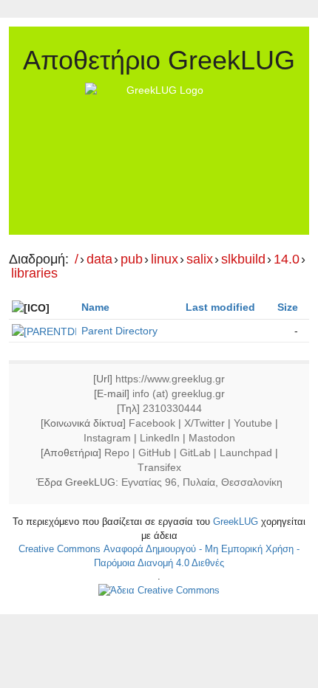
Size (287, 307)
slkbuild (243, 259)
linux (164, 259)
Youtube (253, 423)
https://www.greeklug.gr (170, 379)
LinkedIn (160, 438)
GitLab (195, 452)
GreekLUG (235, 521)
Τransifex (159, 467)
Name (95, 307)
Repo (116, 452)
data (99, 259)
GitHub (154, 452)
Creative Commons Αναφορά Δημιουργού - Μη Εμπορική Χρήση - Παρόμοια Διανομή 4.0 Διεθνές (159, 555)
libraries (34, 273)
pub (132, 259)
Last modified (220, 307)
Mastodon (212, 438)
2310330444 (172, 408)
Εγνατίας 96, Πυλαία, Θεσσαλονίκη (202, 482)
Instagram (107, 438)
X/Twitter (204, 423)
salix (199, 259)
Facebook (152, 423)
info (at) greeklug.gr (178, 393)
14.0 (287, 259)
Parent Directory (119, 331)
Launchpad (246, 452)
